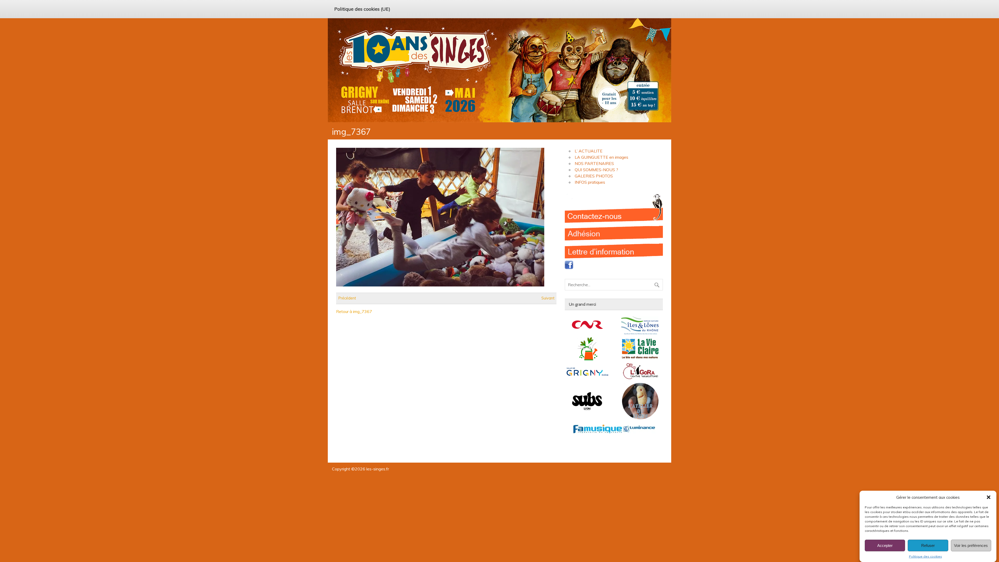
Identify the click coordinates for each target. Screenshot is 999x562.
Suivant (547, 298)
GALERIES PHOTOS (594, 175)
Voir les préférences (971, 545)
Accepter (885, 545)
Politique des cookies (925, 556)
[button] (988, 497)
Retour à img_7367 (354, 311)
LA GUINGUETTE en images (601, 157)
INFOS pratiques (590, 182)
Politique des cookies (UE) (362, 9)
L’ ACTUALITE (589, 151)
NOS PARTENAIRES (594, 163)
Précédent (347, 298)
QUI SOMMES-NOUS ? (596, 169)
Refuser (928, 545)
